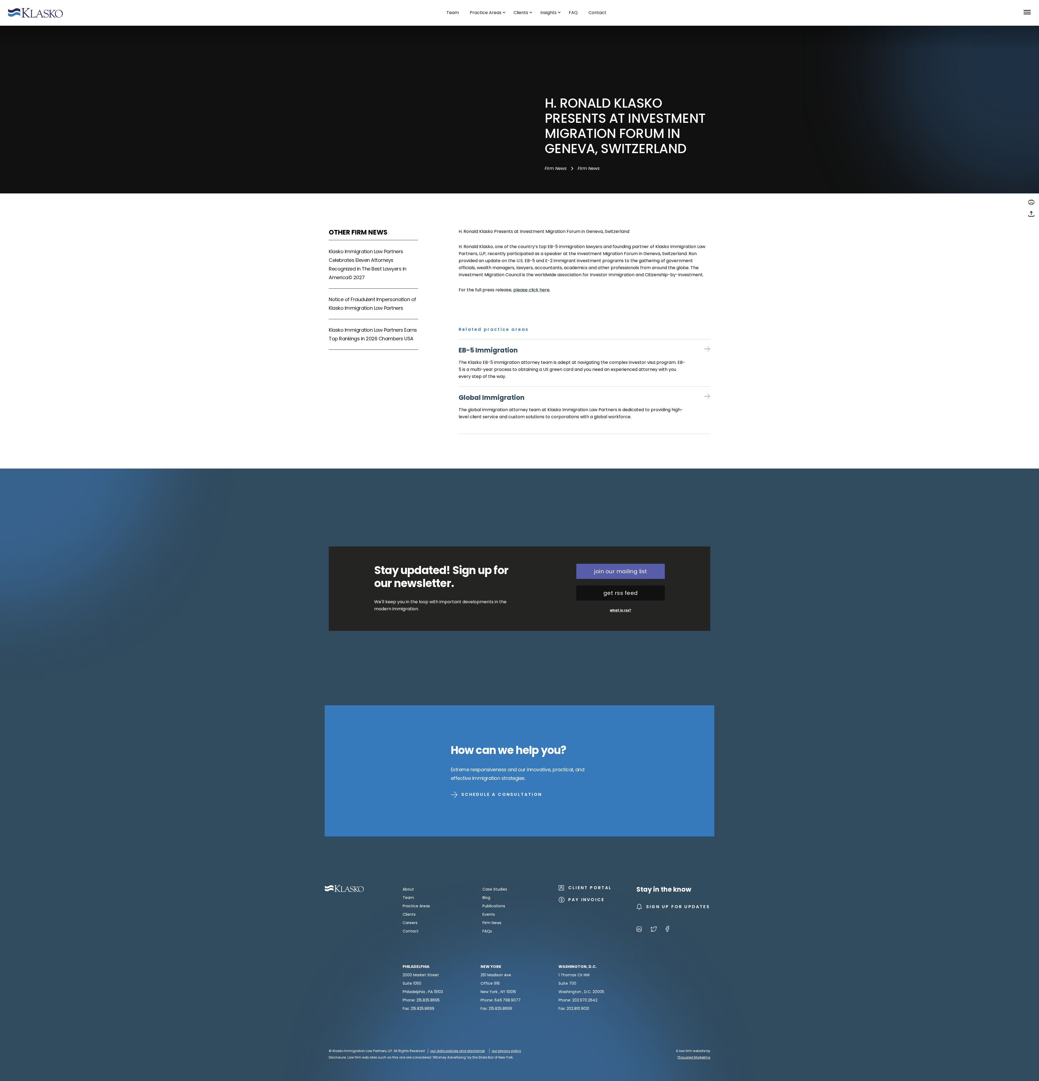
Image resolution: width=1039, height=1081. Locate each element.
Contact (411, 931)
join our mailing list (620, 571)
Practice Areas (416, 906)
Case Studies (494, 889)
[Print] (1031, 204)
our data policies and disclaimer (457, 1051)
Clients (409, 914)
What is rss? (620, 610)
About (408, 889)
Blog (486, 897)
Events (488, 914)
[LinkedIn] (639, 930)
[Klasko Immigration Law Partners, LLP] (35, 13)
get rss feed (620, 593)
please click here (531, 290)
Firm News (556, 168)
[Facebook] (667, 930)
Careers (410, 922)
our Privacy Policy (506, 1051)
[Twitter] (653, 930)
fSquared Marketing (694, 1057)
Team (408, 897)
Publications (493, 906)
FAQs (487, 931)
